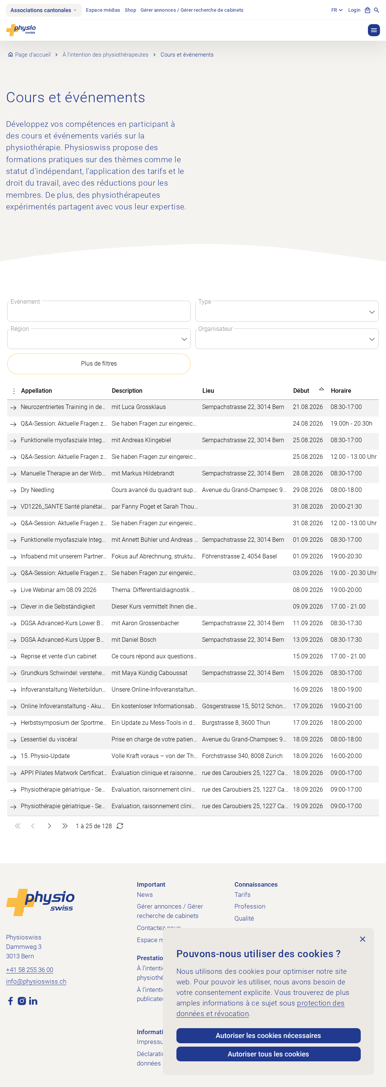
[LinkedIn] (33, 1001)
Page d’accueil (33, 54)
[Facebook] (10, 1001)
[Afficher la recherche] (376, 10)
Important (151, 884)
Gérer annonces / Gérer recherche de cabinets (192, 10)
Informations (155, 1032)
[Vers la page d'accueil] (40, 902)
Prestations (153, 958)
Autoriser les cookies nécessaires (268, 1036)
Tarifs (242, 894)
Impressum (153, 1041)
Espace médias (103, 10)
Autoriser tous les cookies (268, 1054)
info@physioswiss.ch (36, 981)
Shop (130, 10)
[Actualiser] (120, 826)
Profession (249, 906)
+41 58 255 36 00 (29, 969)
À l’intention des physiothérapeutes (106, 54)
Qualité (244, 918)
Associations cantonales (41, 10)
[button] (374, 30)
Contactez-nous (159, 928)
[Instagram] (21, 1001)
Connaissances (256, 884)
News (145, 894)
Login (354, 10)
